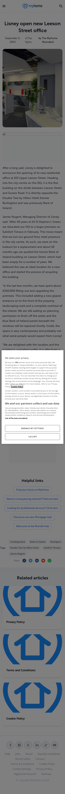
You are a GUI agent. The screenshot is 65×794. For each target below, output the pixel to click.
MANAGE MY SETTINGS (32, 428)
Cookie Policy (17, 386)
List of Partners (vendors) (16, 418)
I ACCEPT (32, 436)
